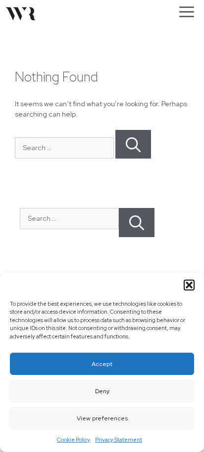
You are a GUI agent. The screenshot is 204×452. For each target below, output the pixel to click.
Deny (102, 391)
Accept (102, 364)
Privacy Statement (118, 439)
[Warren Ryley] (20, 15)
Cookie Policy (73, 439)
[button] (189, 285)
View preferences (102, 418)
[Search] (133, 144)
